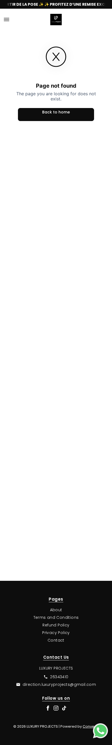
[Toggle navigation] (6, 19)
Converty (91, 726)
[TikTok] (64, 708)
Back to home (56, 112)
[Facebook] (47, 708)
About (56, 610)
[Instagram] (56, 708)
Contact (56, 640)
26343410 (59, 677)
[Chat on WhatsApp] (100, 730)
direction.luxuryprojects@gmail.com (59, 684)
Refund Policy (55, 625)
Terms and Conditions (56, 617)
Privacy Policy (56, 632)
